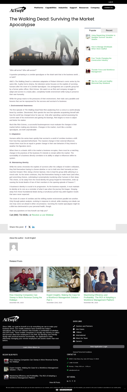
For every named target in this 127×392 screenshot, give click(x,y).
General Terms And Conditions (82, 352)
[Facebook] (26, 227)
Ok (57, 389)
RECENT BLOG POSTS (10, 354)
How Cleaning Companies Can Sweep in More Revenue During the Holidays (26, 297)
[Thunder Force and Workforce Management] (88, 70)
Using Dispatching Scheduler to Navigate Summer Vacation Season (103, 37)
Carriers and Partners (84, 326)
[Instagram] (74, 381)
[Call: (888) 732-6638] (28, 215)
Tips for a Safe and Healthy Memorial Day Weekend (101, 82)
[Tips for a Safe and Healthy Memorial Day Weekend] (88, 81)
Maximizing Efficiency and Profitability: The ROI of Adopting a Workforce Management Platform (100, 297)
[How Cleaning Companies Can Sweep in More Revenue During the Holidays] (26, 279)
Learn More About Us (31, 347)
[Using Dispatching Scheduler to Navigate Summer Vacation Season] (88, 36)
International (80, 335)
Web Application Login (98, 347)
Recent (109, 30)
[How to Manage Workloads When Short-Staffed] (88, 47)
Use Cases (80, 329)
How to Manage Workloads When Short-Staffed (101, 48)
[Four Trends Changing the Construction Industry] (88, 59)
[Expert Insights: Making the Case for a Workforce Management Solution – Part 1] (63, 279)
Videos (78, 332)
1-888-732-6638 (73, 362)
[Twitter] (70, 381)
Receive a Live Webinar (42, 215)
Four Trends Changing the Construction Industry (101, 59)
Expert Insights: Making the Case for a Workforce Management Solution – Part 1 (63, 297)
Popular (92, 30)
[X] (29, 227)
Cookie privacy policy (66, 389)
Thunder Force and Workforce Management (103, 71)
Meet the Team (82, 338)
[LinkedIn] (33, 227)
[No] (125, 389)
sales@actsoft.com (74, 370)
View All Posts (54, 382)
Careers (79, 341)
